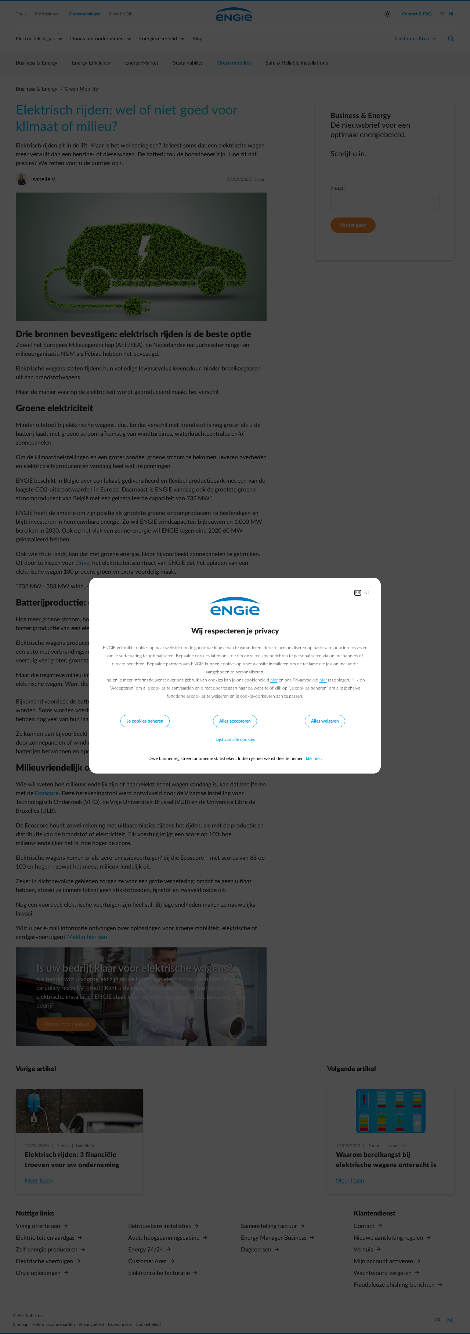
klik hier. (314, 758)
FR (358, 593)
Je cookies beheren (145, 721)
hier (274, 680)
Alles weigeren (325, 721)
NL (367, 593)
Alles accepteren (235, 721)
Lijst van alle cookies (235, 739)
